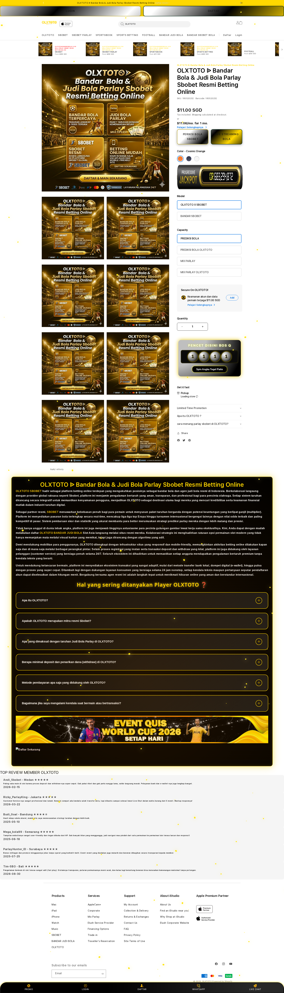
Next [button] (240, 3)
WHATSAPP (198, 989)
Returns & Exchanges (136, 916)
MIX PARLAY (187, 261)
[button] (48, 35)
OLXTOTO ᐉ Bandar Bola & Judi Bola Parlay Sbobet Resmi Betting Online (123, 3)
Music (55, 929)
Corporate (94, 910)
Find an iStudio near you (174, 910)
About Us (165, 904)
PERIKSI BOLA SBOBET (192, 137)
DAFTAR (142, 989)
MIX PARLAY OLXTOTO (194, 272)
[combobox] (154, 24)
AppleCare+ (94, 904)
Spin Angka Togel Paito (209, 369)
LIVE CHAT (255, 989)
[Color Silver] (196, 158)
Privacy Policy (132, 935)
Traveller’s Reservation (101, 941)
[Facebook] (179, 441)
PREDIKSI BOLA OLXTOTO (196, 249)
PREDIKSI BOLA (190, 238)
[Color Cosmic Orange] (180, 158)
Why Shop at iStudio (172, 916)
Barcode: (200, 98)
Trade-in (93, 935)
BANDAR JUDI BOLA (171, 35)
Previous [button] (43, 3)
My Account (131, 904)
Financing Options (98, 929)
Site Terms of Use (134, 941)
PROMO (29, 989)
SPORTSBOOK (104, 35)
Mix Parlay (94, 916)
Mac (54, 904)
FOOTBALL (148, 35)
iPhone (56, 916)
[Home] (49, 23)
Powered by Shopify (222, 981)
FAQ (126, 929)
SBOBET (63, 35)
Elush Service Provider (101, 923)
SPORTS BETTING (127, 35)
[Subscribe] (102, 974)
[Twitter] (184, 441)
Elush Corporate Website (174, 923)
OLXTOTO (48, 35)
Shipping (196, 115)
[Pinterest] (190, 441)
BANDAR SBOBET (191, 216)
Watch (55, 923)
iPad (54, 910)
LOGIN (70, 11)
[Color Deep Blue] (188, 158)
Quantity (182, 318)
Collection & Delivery (136, 910)
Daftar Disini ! (162, 3)
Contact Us (130, 923)
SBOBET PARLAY (82, 35)
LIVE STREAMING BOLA (226, 137)
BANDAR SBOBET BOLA (201, 35)
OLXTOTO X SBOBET (194, 204)
